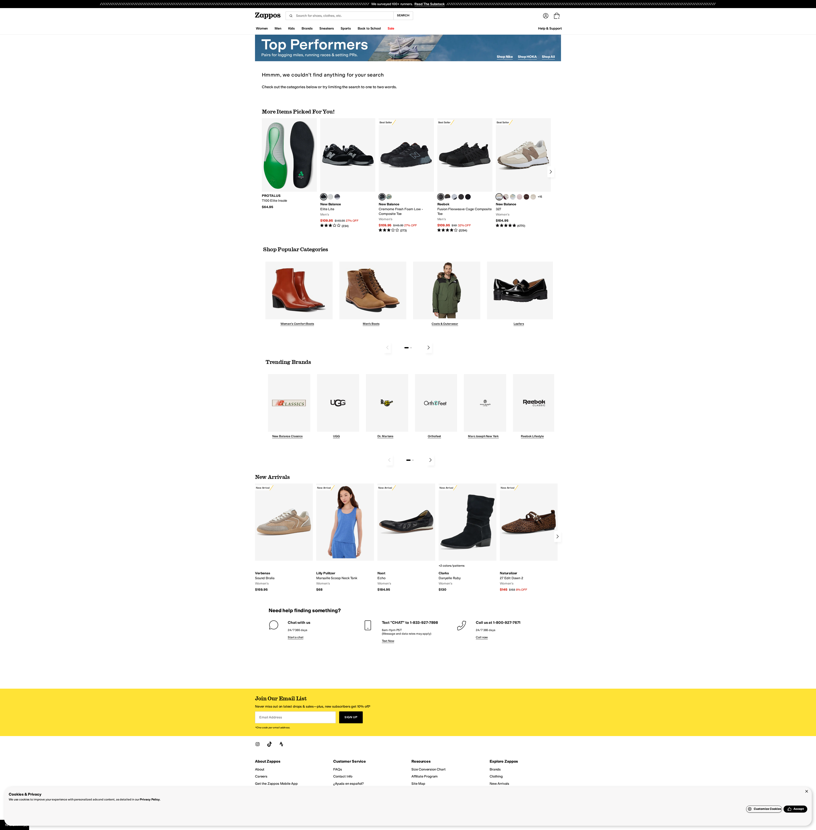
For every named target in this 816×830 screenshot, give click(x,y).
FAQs (337, 769)
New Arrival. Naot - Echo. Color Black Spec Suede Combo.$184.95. (406, 538)
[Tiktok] (269, 744)
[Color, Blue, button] (330, 196)
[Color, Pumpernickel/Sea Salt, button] (526, 196)
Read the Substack (429, 4)
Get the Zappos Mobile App (276, 784)
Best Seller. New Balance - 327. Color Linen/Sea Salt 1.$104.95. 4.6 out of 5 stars (523, 173)
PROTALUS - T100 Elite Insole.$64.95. (289, 163)
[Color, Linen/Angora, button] (533, 196)
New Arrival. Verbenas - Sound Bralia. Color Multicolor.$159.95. (284, 538)
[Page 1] (406, 347)
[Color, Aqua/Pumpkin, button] (388, 196)
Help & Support (550, 28)
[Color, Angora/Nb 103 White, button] (512, 196)
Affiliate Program (424, 776)
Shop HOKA (527, 57)
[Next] (550, 171)
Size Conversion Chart (428, 769)
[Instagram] (257, 744)
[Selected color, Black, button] (323, 196)
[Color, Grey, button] (337, 196)
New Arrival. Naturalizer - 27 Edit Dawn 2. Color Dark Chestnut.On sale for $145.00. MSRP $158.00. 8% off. (529, 538)
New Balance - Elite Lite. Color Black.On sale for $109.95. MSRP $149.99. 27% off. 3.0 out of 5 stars (347, 173)
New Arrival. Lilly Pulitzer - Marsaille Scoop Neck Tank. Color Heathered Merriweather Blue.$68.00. (345, 538)
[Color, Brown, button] (447, 196)
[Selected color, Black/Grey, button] (382, 196)
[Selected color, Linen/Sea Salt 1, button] (499, 196)
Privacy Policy (150, 799)
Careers (261, 776)
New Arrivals (499, 784)
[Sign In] (546, 15)
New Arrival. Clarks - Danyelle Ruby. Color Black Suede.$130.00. (467, 538)
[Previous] (387, 347)
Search (403, 15)
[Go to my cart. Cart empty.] (556, 15)
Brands (495, 769)
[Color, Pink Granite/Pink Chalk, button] (519, 196)
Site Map (418, 784)
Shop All (548, 57)
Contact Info (342, 776)
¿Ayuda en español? (348, 784)
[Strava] (281, 744)
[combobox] (339, 15)
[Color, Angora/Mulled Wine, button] (506, 196)
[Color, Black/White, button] (468, 196)
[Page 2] (411, 347)
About (259, 769)
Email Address (270, 717)
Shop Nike (505, 57)
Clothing (496, 776)
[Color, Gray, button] (454, 196)
